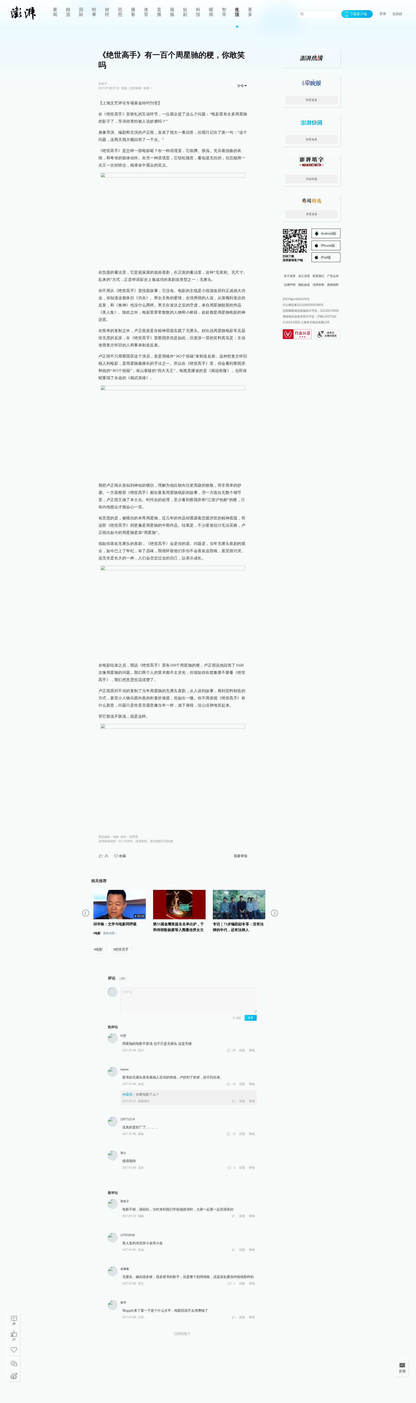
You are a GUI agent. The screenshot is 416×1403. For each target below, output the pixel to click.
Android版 (328, 233)
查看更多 (311, 100)
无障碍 (397, 14)
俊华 (123, 1302)
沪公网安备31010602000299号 (303, 305)
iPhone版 (328, 245)
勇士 (123, 1153)
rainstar (124, 1069)
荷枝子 (124, 1201)
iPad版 (326, 257)
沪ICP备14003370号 (296, 299)
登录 (382, 14)
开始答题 (311, 179)
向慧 (123, 1035)
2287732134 (127, 1119)
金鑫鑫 (124, 1269)
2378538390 (127, 1235)
